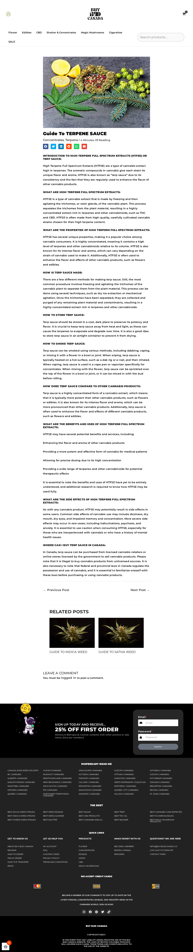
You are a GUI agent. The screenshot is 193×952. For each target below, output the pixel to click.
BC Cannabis (14, 774)
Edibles (26, 32)
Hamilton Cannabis (124, 778)
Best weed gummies (53, 816)
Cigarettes (115, 32)
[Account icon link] (8, 14)
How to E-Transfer (18, 862)
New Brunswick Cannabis (57, 782)
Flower (12, 32)
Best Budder (121, 820)
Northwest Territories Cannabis (56, 795)
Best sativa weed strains (21, 812)
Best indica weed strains (21, 816)
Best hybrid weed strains (22, 820)
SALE (11, 41)
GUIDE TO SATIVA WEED (117, 652)
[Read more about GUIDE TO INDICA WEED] (72, 632)
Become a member (124, 846)
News (10, 866)
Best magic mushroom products (162, 821)
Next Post (140, 590)
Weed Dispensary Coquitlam (130, 782)
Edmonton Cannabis (90, 786)
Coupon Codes (51, 854)
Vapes (82, 858)
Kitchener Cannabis (161, 778)
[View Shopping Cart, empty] (184, 14)
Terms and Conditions (55, 862)
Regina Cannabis (159, 790)
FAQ (45, 850)
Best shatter (50, 820)
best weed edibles (53, 812)
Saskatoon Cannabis (90, 790)
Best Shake (85, 812)
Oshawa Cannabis (160, 782)
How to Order (15, 854)
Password (144, 731)
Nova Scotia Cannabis (55, 786)
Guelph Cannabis (123, 770)
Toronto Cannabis (89, 778)
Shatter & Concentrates (61, 32)
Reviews (12, 850)
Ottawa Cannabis (124, 774)
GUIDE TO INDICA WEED (68, 652)
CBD (39, 32)
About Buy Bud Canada (20, 846)
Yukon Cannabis (52, 770)
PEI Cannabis (50, 790)
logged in (68, 678)
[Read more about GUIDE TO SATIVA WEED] (121, 632)
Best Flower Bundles (162, 816)
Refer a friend (122, 850)
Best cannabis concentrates (166, 812)
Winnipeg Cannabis (89, 794)
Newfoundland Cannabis (57, 778)
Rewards (119, 854)
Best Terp (119, 812)
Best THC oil (120, 816)
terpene (71, 140)
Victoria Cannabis (89, 774)
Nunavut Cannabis (53, 774)
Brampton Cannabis (161, 786)
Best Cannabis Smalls (90, 820)
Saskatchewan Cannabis (21, 782)
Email (142, 717)
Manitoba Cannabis (18, 786)
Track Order (15, 858)
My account (49, 846)
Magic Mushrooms (92, 32)
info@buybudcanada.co (163, 846)
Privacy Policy (51, 858)
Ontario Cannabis (17, 790)
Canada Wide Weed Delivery (23, 770)
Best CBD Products (89, 816)
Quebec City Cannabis (126, 790)
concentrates (53, 140)
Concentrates (87, 850)
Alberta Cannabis (17, 778)
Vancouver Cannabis (90, 770)
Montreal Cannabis (125, 786)
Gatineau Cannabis (160, 770)
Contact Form (158, 854)
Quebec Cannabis (17, 794)
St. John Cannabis (159, 794)
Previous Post (56, 590)
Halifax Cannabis (124, 794)
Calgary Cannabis (89, 782)
